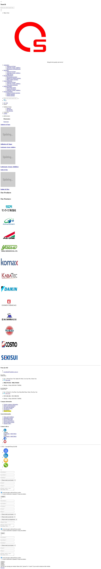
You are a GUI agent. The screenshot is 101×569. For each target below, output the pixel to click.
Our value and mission (9, 407)
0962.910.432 (7, 382)
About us (9, 108)
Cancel (6, 567)
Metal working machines (12, 79)
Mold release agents (11, 87)
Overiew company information (11, 404)
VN (4, 103)
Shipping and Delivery (9, 420)
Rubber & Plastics (8, 86)
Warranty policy (7, 423)
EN (7, 103)
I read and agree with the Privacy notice (11, 492)
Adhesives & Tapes (11, 66)
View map (7, 380)
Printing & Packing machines (13, 93)
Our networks (10, 110)
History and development (9, 405)
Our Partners (6, 409)
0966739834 (13, 433)
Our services (9, 109)
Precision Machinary (8, 75)
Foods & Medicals (8, 81)
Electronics (6, 70)
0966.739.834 (15, 382)
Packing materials (11, 94)
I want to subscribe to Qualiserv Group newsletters (14, 494)
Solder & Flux (10, 74)
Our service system (8, 408)
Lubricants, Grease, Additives (13, 67)
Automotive (6, 65)
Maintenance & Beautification (13, 69)
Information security (8, 418)
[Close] (1, 498)
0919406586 (7, 433)
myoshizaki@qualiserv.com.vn (11, 372)
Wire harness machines (12, 77)
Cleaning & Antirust (11, 89)
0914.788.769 (15, 396)
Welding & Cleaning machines (14, 78)
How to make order (8, 419)
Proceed (2, 567)
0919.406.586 (7, 396)
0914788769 (7, 436)
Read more (6, 121)
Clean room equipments (12, 85)
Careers (5, 113)
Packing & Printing (8, 91)
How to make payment (9, 422)
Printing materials (11, 95)
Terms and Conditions (9, 417)
